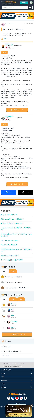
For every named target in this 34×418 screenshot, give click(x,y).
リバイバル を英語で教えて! (9, 245)
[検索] (30, 7)
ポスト (26, 192)
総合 (21, 299)
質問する (24, 3)
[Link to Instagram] (21, 398)
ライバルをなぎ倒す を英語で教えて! (12, 260)
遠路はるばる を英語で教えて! (10, 240)
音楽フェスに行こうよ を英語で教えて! (12, 223)
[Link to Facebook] (12, 398)
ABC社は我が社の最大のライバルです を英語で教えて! (16, 250)
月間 (13, 271)
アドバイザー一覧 (17, 334)
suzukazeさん (9, 116)
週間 (4, 271)
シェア (10, 192)
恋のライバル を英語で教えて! (10, 255)
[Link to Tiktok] (25, 398)
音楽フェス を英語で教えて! (9, 215)
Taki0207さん (9, 44)
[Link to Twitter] (8, 398)
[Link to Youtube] (17, 398)
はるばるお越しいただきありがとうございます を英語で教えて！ (16, 235)
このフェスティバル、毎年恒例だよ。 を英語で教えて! (16, 229)
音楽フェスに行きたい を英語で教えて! (12, 219)
